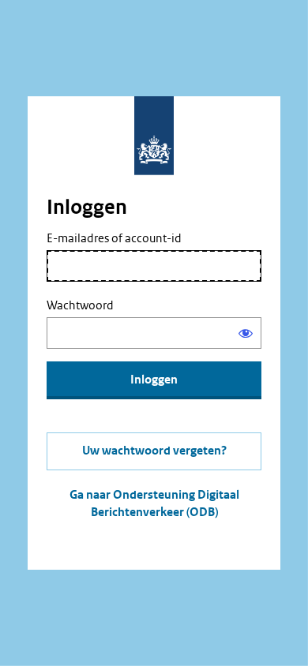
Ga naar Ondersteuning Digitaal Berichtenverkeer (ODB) (154, 504)
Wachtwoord (80, 305)
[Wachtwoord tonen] (245, 333)
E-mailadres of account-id (114, 238)
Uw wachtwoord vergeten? (154, 450)
